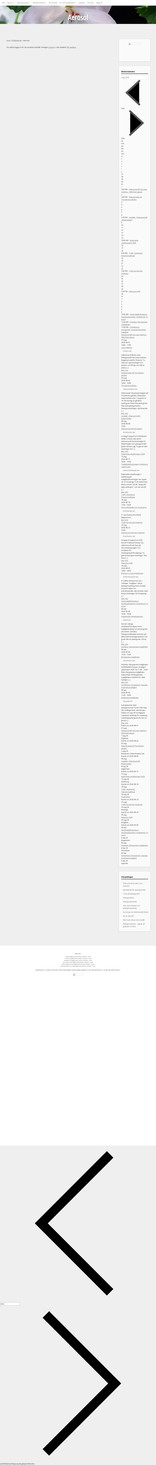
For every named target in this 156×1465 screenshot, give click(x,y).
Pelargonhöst (128, 898)
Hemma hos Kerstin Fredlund (132, 533)
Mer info (124, 370)
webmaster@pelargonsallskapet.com (78, 960)
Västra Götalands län (131, 470)
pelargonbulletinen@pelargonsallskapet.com (78, 966)
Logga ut (99, 3)
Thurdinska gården (129, 385)
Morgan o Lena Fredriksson (132, 573)
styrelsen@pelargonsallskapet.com (78, 958)
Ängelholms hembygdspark (132, 616)
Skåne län (127, 620)
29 (122, 289)
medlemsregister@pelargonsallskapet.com (78, 964)
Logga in (51, 47)
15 (122, 238)
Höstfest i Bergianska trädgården (134, 647)
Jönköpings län (129, 511)
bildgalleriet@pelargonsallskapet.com (78, 962)
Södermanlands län (130, 577)
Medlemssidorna (39, 3)
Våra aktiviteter (23, 3)
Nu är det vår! (128, 916)
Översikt (90, 3)
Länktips (82, 3)
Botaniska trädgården (130, 698)
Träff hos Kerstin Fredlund (131, 522)
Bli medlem (53, 3)
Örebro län (127, 351)
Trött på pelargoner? (131, 894)
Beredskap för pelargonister (134, 890)
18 (122, 250)
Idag (123, 108)
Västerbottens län (130, 389)
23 (122, 268)
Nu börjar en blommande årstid (135, 912)
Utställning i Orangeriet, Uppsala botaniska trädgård (133, 329)
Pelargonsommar (130, 901)
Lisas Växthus (126, 347)
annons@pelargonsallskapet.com (78, 956)
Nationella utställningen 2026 (133, 454)
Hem (3, 3)
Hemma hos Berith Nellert (131, 429)
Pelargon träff (134, 291)
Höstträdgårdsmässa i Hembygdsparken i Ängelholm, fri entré (134, 317)
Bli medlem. (71, 47)
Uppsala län (127, 701)
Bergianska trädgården (130, 657)
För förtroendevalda (67, 3)
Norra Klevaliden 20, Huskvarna (133, 507)
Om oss (10, 3)
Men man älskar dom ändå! (133, 920)
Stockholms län (129, 432)
